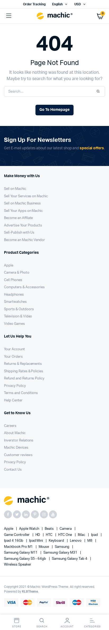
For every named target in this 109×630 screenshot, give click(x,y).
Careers (10, 426)
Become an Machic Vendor (24, 240)
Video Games (14, 324)
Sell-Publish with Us (19, 232)
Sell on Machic (15, 189)
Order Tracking (34, 4)
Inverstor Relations (18, 440)
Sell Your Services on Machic (26, 196)
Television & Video (18, 316)
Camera (66, 529)
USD (77, 4)
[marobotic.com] (54, 16)
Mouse (44, 547)
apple (9, 529)
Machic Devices (16, 447)
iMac (82, 535)
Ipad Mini (36, 540)
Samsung (62, 547)
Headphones (14, 294)
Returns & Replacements (23, 364)
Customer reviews (18, 455)
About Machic (15, 433)
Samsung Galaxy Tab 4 (70, 559)
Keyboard (57, 540)
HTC (49, 535)
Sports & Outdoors (19, 309)
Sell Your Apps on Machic (23, 211)
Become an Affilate (18, 218)
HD (38, 535)
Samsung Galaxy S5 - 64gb (25, 559)
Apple (8, 265)
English (57, 4)
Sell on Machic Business (22, 203)
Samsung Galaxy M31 (60, 552)
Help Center (13, 400)
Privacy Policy (15, 386)
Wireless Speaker (17, 564)
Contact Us (13, 469)
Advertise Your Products (23, 225)
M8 (90, 540)
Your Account (14, 349)
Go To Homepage (54, 110)
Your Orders (13, 356)
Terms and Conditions (21, 393)
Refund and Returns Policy (24, 378)
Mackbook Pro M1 (19, 547)
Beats (49, 529)
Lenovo (76, 540)
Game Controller (17, 535)
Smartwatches (15, 302)
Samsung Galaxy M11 (21, 552)
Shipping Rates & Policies (23, 371)
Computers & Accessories (24, 287)
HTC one (65, 535)
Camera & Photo (16, 272)
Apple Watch (29, 529)
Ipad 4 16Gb (14, 540)
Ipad (95, 535)
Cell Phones (13, 280)
